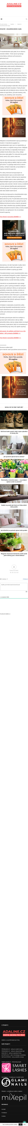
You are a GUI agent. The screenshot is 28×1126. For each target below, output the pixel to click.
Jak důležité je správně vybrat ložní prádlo (14, 530)
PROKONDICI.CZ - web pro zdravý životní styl (13, 1051)
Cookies (4, 1116)
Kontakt (4, 1109)
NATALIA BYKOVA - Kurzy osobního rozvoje (13, 1057)
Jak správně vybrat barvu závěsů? (14, 456)
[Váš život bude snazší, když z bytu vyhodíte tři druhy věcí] (14, 420)
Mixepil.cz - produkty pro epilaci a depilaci (12, 1091)
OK (20, 1124)
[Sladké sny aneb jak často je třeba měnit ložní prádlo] (14, 493)
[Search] (26, 19)
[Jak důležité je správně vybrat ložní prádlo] (14, 518)
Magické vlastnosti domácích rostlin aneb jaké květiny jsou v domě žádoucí (14, 554)
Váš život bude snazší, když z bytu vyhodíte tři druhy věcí (14, 432)
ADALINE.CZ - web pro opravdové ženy (11, 1053)
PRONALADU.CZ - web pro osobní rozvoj (12, 1049)
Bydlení (12, 24)
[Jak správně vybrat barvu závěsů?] (14, 445)
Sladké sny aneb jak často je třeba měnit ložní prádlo (14, 506)
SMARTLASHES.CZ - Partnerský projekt (11, 1062)
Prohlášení (4, 1112)
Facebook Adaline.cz (5, 614)
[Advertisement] (14, 12)
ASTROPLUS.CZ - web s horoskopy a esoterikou (14, 1055)
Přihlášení (25, 579)
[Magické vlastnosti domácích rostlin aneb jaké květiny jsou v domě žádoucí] (14, 542)
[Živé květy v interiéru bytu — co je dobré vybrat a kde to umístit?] (14, 468)
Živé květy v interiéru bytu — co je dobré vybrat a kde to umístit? (14, 481)
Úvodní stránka (3, 24)
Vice (25, 1124)
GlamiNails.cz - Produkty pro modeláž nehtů (13, 1077)
